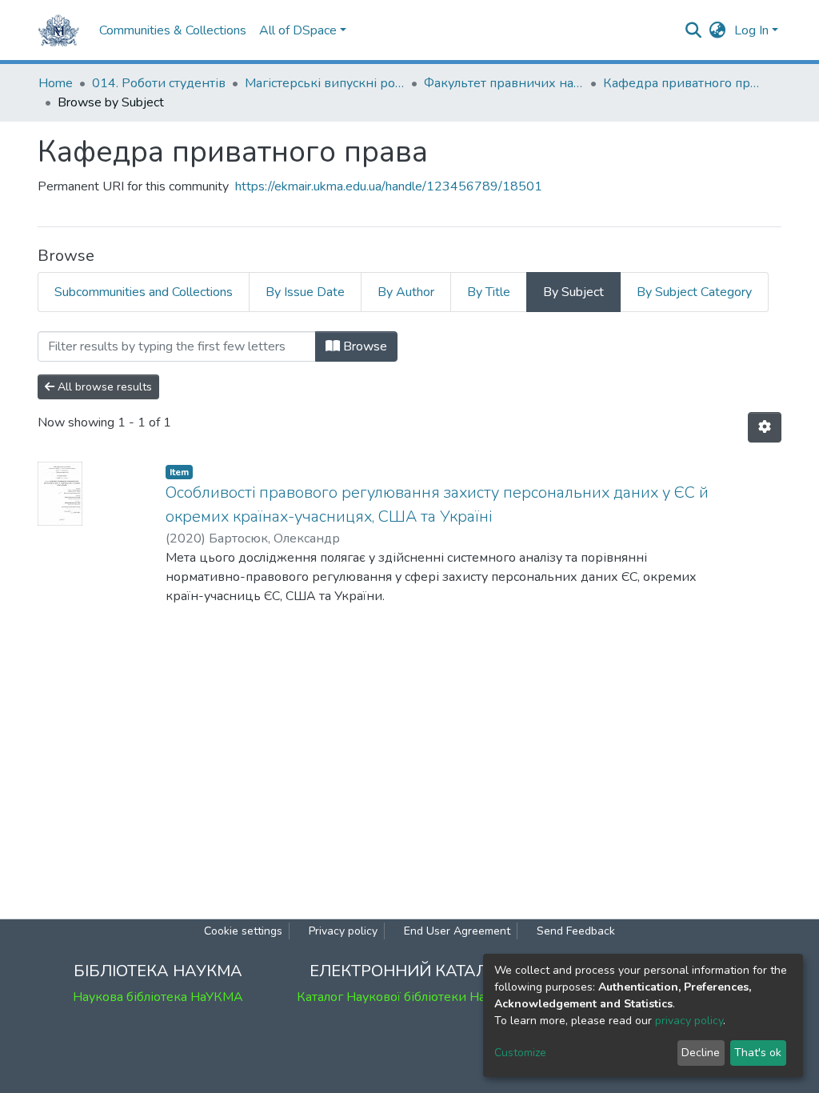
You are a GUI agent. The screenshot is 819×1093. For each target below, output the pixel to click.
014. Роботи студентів (159, 83)
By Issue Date (305, 292)
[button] (718, 30)
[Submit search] (694, 30)
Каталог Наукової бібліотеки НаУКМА (409, 997)
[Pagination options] (764, 427)
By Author (406, 292)
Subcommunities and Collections (143, 292)
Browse (363, 346)
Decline (700, 1052)
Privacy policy (343, 931)
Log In (751, 30)
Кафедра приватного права (683, 83)
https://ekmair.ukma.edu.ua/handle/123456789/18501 (388, 186)
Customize (520, 1052)
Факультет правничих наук (504, 83)
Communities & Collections (172, 30)
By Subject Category (694, 292)
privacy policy (689, 1020)
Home (55, 83)
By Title (488, 292)
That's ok (757, 1052)
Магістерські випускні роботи (325, 83)
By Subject (573, 292)
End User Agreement (457, 931)
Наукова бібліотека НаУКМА (158, 997)
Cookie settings (243, 931)
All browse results (103, 386)
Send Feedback (576, 931)
